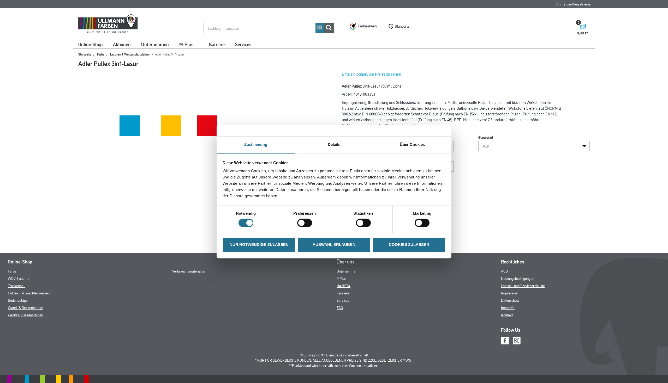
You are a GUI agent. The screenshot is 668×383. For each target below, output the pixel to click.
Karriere (217, 44)
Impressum (509, 292)
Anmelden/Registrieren (573, 3)
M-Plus (186, 44)
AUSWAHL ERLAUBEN (334, 244)
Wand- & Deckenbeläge (25, 307)
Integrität (508, 307)
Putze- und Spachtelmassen (29, 292)
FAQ (340, 307)
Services (243, 44)
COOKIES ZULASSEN (409, 244)
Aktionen (122, 44)
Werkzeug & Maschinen (25, 314)
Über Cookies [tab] (412, 144)
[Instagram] (517, 339)
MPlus (341, 278)
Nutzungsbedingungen (517, 278)
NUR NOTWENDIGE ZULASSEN (259, 244)
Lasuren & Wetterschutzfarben (130, 54)
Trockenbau (16, 285)
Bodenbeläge (18, 300)
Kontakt (507, 314)
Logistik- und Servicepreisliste (523, 285)
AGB (504, 270)
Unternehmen (155, 44)
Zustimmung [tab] (255, 144)
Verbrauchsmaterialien (189, 270)
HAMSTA (343, 285)
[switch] (306, 223)
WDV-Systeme (18, 278)
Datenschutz (510, 300)
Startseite (84, 54)
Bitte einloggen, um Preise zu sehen (371, 74)
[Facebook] (505, 339)
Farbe (100, 54)
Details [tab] (334, 144)
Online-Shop (90, 44)
